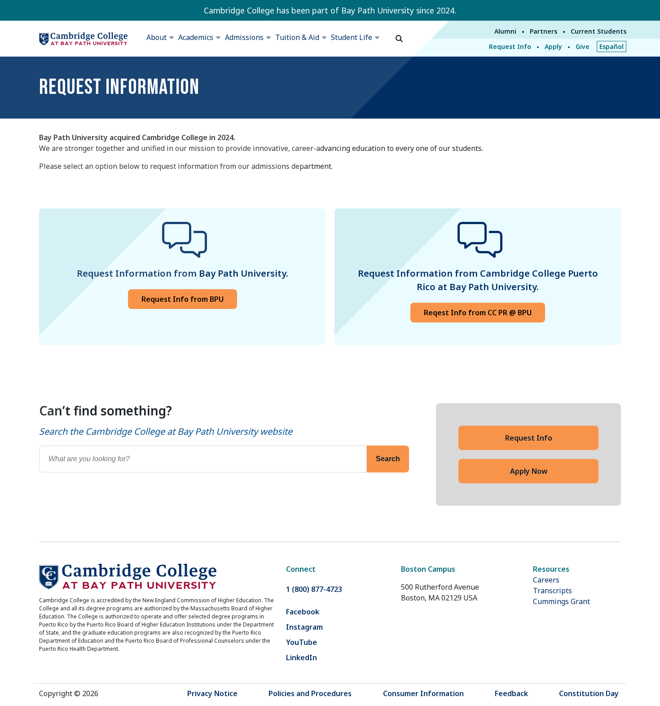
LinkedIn (301, 657)
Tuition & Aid (297, 37)
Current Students (598, 31)
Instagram (304, 627)
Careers (546, 580)
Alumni (505, 31)
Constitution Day (589, 693)
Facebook (302, 612)
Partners (543, 31)
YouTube (301, 642)
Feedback (511, 693)
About (156, 37)
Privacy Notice (212, 693)
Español (611, 46)
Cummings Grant (561, 601)
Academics (195, 37)
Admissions (244, 37)
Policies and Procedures (310, 693)
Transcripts (552, 591)
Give (583, 46)
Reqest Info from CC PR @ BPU (478, 313)
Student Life (351, 37)
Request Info (510, 46)
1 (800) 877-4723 (314, 589)
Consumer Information (423, 693)
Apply (553, 46)
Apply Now (528, 471)
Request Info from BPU (182, 299)
